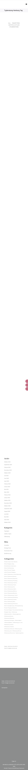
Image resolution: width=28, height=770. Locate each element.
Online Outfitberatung (9, 568)
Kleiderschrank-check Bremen (10, 561)
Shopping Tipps (7, 612)
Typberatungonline (19, 632)
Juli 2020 (6, 514)
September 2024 (8, 464)
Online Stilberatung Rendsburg (11, 597)
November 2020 (8, 503)
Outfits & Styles (7, 533)
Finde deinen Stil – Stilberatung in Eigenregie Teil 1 (14, 92)
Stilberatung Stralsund (9, 628)
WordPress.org (7, 553)
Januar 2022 (7, 497)
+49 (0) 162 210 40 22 (12, 646)
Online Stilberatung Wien (9, 601)
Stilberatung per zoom (17, 622)
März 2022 (6, 492)
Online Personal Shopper (9, 570)
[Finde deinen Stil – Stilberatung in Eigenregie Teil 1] (14, 80)
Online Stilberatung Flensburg (10, 580)
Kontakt (6, 768)
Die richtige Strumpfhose (14, 223)
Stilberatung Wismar (16, 630)
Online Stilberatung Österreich (11, 603)
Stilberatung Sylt (18, 628)
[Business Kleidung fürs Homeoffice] (14, 247)
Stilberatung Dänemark (9, 618)
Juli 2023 (6, 475)
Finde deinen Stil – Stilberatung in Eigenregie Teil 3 (14, 48)
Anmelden (6, 545)
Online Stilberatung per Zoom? (11, 595)
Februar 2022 (7, 494)
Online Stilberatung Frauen (10, 584)
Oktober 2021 (7, 500)
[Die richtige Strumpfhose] (14, 213)
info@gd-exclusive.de (12, 648)
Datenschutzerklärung (13, 768)
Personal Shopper (8, 609)
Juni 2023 (6, 478)
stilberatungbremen (16, 614)
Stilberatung (7, 536)
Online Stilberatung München (10, 593)
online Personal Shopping (9, 572)
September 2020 (8, 508)
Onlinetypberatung (19, 605)
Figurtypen (6, 531)
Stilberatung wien (8, 630)
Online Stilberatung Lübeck (10, 589)
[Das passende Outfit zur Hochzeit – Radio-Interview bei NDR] (14, 291)
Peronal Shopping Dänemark (10, 607)
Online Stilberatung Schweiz (10, 599)
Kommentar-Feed (8, 550)
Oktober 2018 (7, 522)
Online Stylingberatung (9, 605)
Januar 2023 (7, 486)
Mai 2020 (6, 516)
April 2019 (6, 519)
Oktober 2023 (7, 472)
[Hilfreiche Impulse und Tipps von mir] (14, 330)
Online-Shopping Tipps (9, 563)
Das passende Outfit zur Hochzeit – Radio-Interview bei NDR (14, 302)
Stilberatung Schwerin (9, 626)
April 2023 (6, 481)
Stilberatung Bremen (8, 616)
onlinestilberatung (17, 574)
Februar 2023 (7, 483)
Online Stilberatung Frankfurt (10, 582)
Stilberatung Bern (8, 614)
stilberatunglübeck (8, 622)
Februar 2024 (7, 467)
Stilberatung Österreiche (9, 632)
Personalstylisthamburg (18, 609)
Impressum (21, 768)
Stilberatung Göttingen (9, 620)
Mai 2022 (6, 489)
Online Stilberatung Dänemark (10, 578)
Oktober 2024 (7, 461)
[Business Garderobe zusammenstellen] (14, 125)
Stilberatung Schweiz (8, 624)
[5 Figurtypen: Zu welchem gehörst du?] (14, 421)
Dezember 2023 (8, 470)
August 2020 (7, 511)
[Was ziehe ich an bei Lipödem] (14, 170)
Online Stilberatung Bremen (10, 576)
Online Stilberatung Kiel (9, 586)
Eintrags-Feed (7, 548)
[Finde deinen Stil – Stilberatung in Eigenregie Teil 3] (14, 37)
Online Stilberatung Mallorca (10, 591)
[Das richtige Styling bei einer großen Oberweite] (14, 375)
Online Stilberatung (8, 574)
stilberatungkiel (18, 620)
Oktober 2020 (7, 505)
